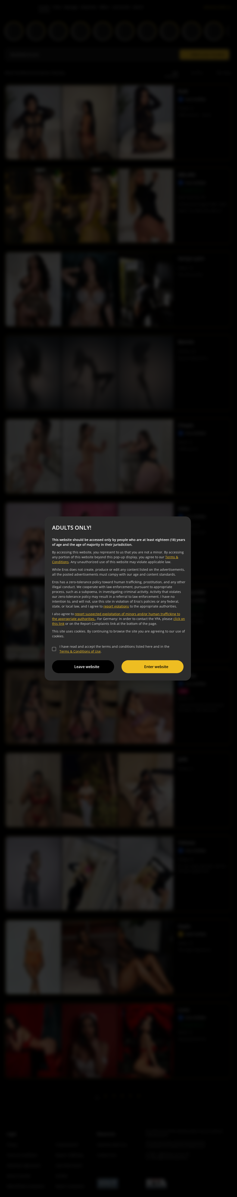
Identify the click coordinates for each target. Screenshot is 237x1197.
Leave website (86, 666)
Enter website (156, 666)
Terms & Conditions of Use (80, 651)
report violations (116, 606)
